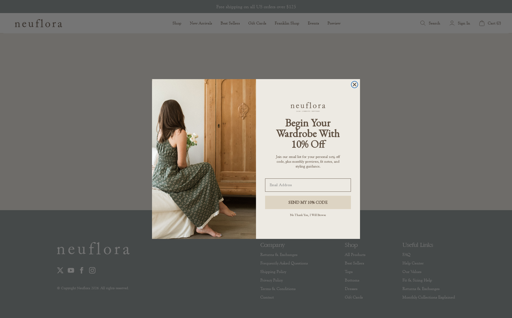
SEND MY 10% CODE (308, 202)
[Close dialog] (354, 84)
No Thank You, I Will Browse (308, 215)
